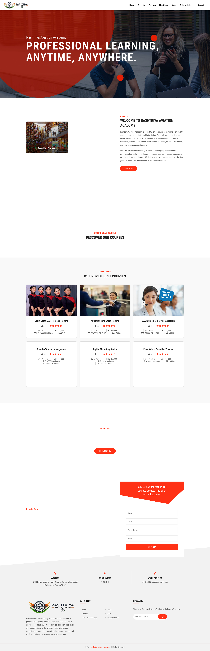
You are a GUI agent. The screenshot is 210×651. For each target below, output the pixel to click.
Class (173, 5)
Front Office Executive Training (158, 349)
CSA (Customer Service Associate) (158, 320)
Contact (201, 5)
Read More (129, 169)
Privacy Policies (113, 618)
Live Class (163, 5)
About (109, 610)
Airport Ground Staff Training (105, 320)
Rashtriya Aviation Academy (100, 647)
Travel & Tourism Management (51, 349)
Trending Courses (47, 148)
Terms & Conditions (89, 618)
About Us (141, 5)
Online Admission (187, 5)
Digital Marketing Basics (105, 349)
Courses (152, 5)
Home (131, 5)
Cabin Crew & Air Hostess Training (51, 320)
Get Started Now (105, 451)
